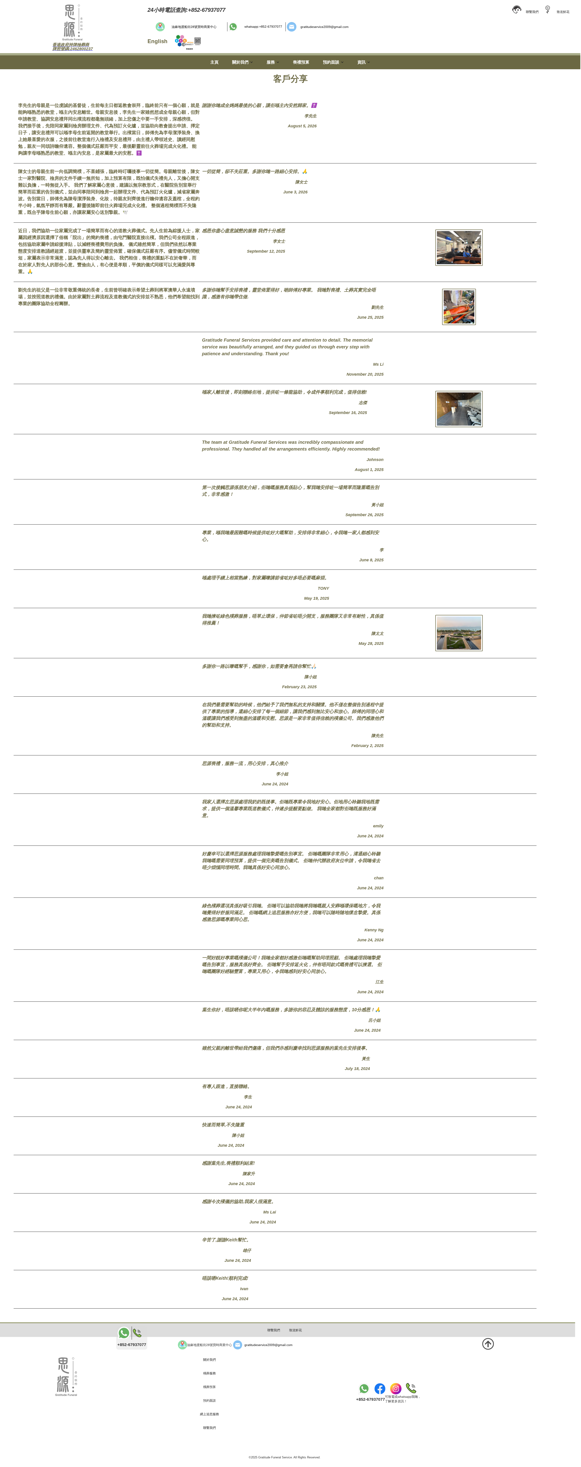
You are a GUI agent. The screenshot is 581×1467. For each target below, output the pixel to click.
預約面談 (209, 1400)
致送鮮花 (563, 12)
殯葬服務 (209, 1373)
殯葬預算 (209, 1387)
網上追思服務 (209, 1414)
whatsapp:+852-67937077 (263, 26)
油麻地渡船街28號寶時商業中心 (194, 27)
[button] (243, 62)
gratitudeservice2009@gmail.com (324, 27)
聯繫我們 (532, 12)
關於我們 (209, 1359)
